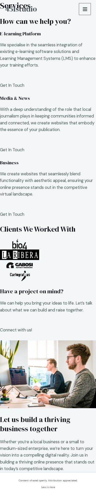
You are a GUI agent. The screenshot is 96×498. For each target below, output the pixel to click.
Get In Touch (12, 85)
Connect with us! (16, 330)
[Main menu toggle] (85, 9)
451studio (21, 9)
